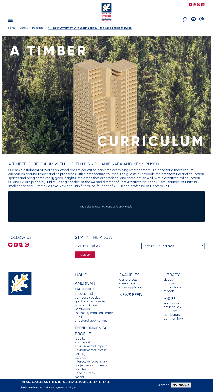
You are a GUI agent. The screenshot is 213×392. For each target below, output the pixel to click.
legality (80, 338)
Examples (129, 274)
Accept (163, 385)
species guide (85, 294)
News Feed (130, 294)
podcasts (170, 283)
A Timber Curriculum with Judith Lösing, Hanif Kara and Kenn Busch (90, 27)
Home (11, 27)
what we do (172, 303)
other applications (132, 287)
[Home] (20, 283)
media (79, 377)
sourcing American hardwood (88, 307)
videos (168, 279)
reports (169, 291)
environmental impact (91, 346)
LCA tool (81, 358)
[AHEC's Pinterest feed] (198, 4)
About (170, 298)
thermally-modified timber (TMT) (94, 315)
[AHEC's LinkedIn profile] (203, 4)
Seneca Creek (85, 373)
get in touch (172, 307)
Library (24, 27)
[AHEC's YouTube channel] (190, 4)
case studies (128, 283)
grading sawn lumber (90, 301)
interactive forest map (91, 361)
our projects (128, 279)
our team (170, 311)
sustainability (84, 342)
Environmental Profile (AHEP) (91, 352)
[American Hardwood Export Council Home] (106, 12)
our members (174, 318)
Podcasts (37, 27)
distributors (172, 315)
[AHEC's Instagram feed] (194, 4)
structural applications (91, 320)
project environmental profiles (91, 367)
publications (172, 287)
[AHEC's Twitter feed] (10, 245)
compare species (87, 297)
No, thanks (180, 385)
